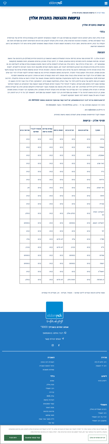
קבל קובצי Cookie (32, 438)
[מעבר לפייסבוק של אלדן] (59, 345)
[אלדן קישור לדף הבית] (55, 3)
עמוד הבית (101, 13)
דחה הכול (13, 438)
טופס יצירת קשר (53, 339)
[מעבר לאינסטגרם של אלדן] (52, 345)
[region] (54, 434)
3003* (44, 327)
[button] (106, 3)
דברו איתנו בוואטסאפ (53, 333)
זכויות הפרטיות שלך (97, 438)
